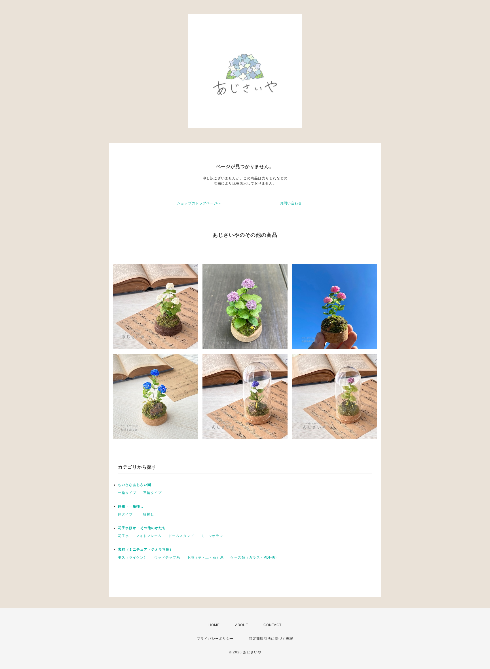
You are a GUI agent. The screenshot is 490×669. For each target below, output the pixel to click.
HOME (214, 625)
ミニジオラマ (212, 536)
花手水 (123, 536)
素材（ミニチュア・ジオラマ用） (145, 549)
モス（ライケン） (132, 557)
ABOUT (241, 625)
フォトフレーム (149, 536)
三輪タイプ (152, 493)
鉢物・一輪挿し (131, 506)
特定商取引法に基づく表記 (271, 639)
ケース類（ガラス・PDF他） (255, 557)
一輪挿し (147, 514)
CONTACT (272, 625)
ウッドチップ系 (167, 557)
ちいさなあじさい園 (134, 485)
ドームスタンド (181, 536)
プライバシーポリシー (215, 639)
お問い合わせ (291, 203)
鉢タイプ (125, 514)
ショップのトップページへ (199, 203)
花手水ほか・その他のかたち (142, 528)
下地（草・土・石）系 (205, 557)
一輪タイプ (127, 493)
